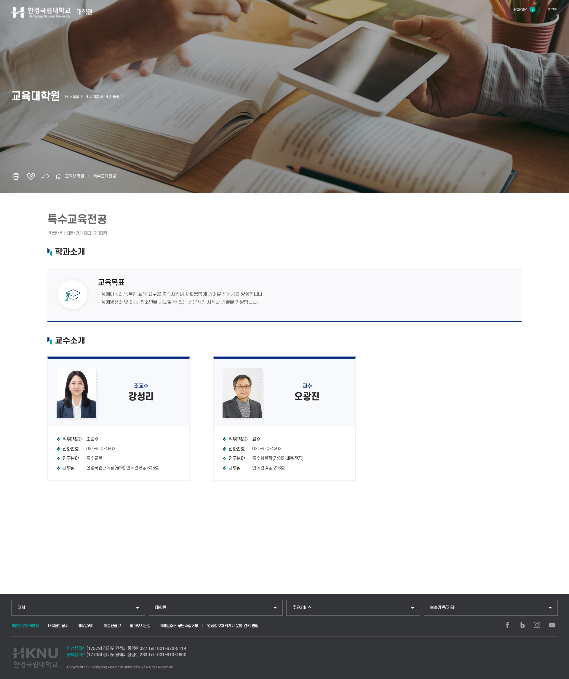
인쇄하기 (16, 176)
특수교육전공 (104, 176)
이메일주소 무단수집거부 (178, 626)
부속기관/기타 (442, 607)
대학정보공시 (58, 626)
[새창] (507, 625)
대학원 (160, 607)
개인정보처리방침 (25, 626)
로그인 (552, 10)
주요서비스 (302, 607)
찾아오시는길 (140, 626)
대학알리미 (86, 626)
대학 (21, 607)
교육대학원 (74, 176)
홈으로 (59, 176)
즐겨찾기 (30, 176)
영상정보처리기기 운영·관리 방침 (232, 626)
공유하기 (45, 176)
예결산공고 (112, 626)
